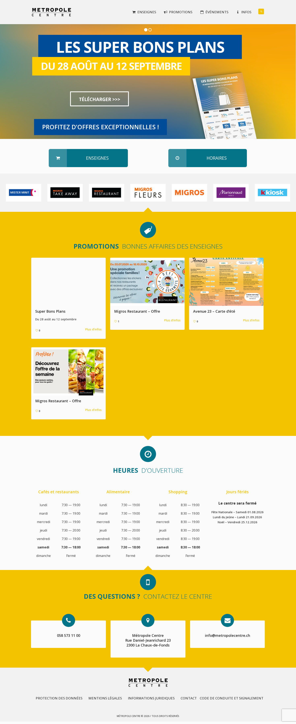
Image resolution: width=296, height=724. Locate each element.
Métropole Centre (148, 635)
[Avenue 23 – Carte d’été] (226, 282)
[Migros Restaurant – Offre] (147, 282)
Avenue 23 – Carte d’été (214, 311)
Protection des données (59, 698)
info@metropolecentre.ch (227, 635)
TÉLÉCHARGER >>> (99, 99)
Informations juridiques (151, 698)
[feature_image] (23, 192)
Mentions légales (105, 698)
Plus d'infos (93, 329)
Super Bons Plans (50, 311)
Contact (189, 698)
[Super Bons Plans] (68, 282)
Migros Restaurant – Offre (137, 311)
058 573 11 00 (68, 635)
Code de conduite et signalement (231, 698)
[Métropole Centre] (148, 682)
